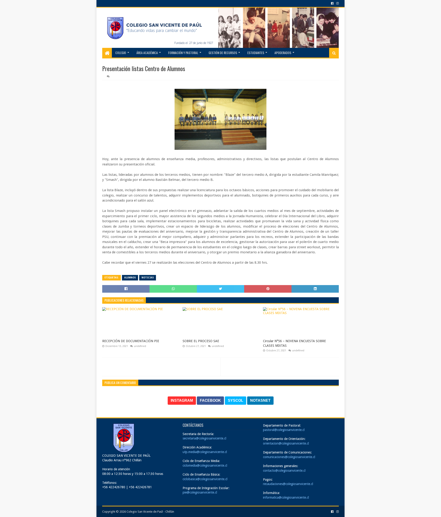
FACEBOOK (210, 400)
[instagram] (337, 3)
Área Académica (147, 52)
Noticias (147, 277)
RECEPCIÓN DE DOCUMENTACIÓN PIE (130, 341)
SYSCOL (235, 400)
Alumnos (130, 277)
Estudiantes (255, 52)
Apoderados (282, 52)
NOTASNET (260, 400)
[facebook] (332, 3)
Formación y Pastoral (183, 52)
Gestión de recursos (223, 52)
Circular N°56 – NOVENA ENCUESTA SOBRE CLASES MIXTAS (294, 343)
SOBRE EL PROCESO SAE (201, 341)
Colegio (120, 52)
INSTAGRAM (182, 400)
